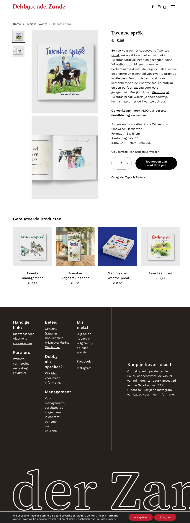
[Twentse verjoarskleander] (75, 246)
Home (17, 24)
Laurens (51, 431)
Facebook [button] (84, 361)
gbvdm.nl (19, 373)
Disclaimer (52, 347)
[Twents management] (32, 246)
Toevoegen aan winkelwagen (156, 163)
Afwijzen (165, 517)
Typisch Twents (37, 24)
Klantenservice (23, 334)
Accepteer (140, 517)
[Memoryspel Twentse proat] (117, 246)
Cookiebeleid (54, 338)
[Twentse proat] (160, 246)
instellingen (108, 518)
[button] (173, 7)
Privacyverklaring (57, 342)
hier (54, 373)
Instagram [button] (84, 368)
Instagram (164, 390)
